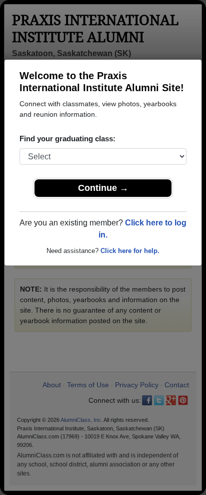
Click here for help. (130, 251)
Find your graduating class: (68, 138)
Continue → (103, 188)
